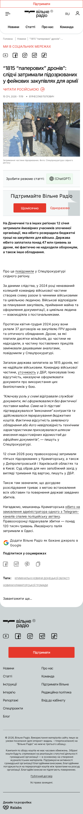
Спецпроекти (13, 708)
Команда (67, 27)
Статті (30, 27)
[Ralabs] (17, 807)
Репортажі (10, 700)
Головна (8, 38)
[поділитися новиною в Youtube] (5, 55)
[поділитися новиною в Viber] (27, 564)
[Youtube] (6, 636)
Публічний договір (41, 776)
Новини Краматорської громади (25, 585)
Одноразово (60, 208)
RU (67, 14)
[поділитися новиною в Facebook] (15, 55)
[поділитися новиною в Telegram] (34, 55)
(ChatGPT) (63, 179)
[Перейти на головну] (39, 14)
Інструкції (10, 684)
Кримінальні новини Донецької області (42, 578)
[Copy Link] (38, 564)
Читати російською (21, 89)
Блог (6, 716)
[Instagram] (30, 636)
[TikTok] (54, 636)
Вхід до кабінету (53, 700)
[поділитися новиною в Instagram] (24, 55)
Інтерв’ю (9, 692)
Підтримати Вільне (55, 684)
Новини (13, 27)
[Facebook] (18, 636)
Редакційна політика (56, 692)
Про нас (48, 27)
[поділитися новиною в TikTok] (44, 55)
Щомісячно (30, 208)
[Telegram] (42, 636)
